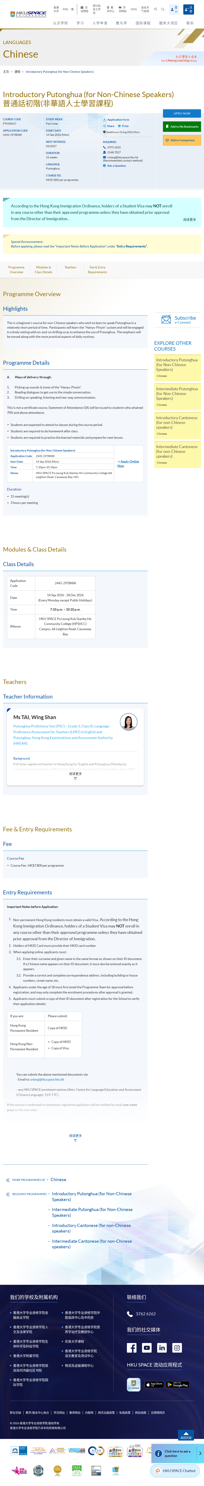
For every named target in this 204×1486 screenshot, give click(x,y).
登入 (176, 9)
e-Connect (185, 319)
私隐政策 (124, 1412)
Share (110, 126)
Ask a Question (116, 165)
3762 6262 (146, 1314)
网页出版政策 (106, 1412)
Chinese (20, 54)
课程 (17, 71)
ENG (65, 9)
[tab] (75, 294)
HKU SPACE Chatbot (179, 1471)
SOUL (134, 9)
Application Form (118, 119)
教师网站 (74, 1412)
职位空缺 (15, 1412)
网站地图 (140, 1412)
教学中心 (111, 9)
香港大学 (56, 9)
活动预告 (84, 9)
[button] (162, 9)
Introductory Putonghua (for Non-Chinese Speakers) (92, 1196)
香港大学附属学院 (26, 1356)
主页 (6, 71)
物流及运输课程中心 (79, 1365)
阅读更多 (189, 219)
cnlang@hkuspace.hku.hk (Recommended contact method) (123, 159)
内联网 (89, 1412)
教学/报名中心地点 (37, 1412)
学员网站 (123, 9)
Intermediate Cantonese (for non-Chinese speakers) (92, 1244)
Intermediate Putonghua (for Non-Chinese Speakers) (92, 1212)
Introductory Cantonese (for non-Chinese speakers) (91, 1228)
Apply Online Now (128, 464)
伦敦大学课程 (74, 1341)
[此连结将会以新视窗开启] (154, 1384)
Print (125, 126)
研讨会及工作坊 (97, 9)
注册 (190, 9)
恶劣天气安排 (145, 9)
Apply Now (182, 113)
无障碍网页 (158, 1412)
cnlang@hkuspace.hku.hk (47, 1079)
